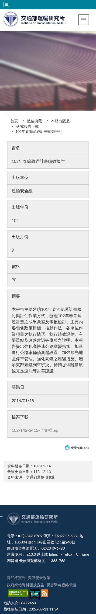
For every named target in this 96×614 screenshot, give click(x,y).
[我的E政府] (35, 594)
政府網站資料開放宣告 (25, 585)
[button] (83, 19)
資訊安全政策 (39, 578)
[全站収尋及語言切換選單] (6, 4)
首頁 (14, 121)
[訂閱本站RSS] (45, 594)
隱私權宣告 (16, 578)
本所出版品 (60, 121)
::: (4, 113)
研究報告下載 (27, 126)
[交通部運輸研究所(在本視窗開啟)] (34, 18)
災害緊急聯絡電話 (61, 585)
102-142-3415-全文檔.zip (35, 430)
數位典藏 (34, 121)
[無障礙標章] (19, 594)
